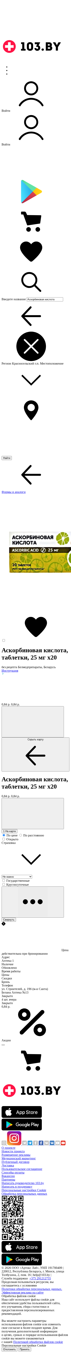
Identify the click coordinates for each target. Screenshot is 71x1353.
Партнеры (8, 1179)
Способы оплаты (13, 1172)
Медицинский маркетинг (19, 1158)
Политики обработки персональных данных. (32, 1289)
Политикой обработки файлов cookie (38, 1342)
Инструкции (17, 74)
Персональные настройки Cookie (24, 1190)
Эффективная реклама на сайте (23, 1292)
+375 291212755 (40, 1278)
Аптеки (14, 70)
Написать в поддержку (17, 1186)
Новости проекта (13, 1151)
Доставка (8, 1165)
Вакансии (8, 1176)
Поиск (13, 66)
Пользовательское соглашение (22, 1169)
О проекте (8, 1147)
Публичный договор (15, 1162)
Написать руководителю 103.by (23, 1183)
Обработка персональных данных (24, 1193)
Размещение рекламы (16, 1154)
